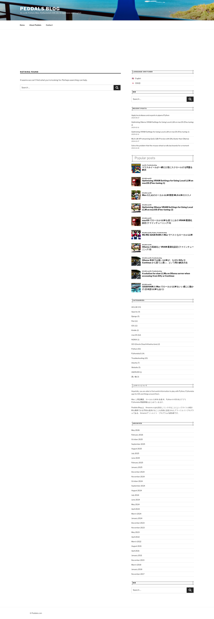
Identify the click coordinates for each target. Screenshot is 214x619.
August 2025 (136, 449)
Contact (49, 25)
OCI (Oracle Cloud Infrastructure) (144, 344)
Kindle (133, 330)
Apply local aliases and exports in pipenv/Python (150, 115)
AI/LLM (134, 307)
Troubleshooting (137, 358)
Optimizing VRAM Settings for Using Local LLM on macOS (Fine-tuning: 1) (160, 132)
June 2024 (135, 500)
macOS (134, 335)
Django (134, 316)
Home (22, 25)
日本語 (137, 83)
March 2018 (136, 565)
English (138, 78)
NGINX (134, 339)
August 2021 (136, 546)
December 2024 (138, 472)
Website (134, 367)
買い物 (134, 377)
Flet (132, 321)
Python (134, 349)
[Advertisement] (107, 48)
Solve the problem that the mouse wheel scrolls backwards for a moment (160, 145)
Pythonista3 (136, 353)
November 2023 (138, 528)
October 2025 (137, 439)
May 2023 (135, 532)
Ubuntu (134, 363)
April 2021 (135, 551)
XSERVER (135, 372)
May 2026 (135, 430)
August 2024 (136, 490)
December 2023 (138, 523)
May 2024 (135, 504)
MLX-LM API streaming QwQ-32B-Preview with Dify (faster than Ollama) (160, 139)
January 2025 (136, 467)
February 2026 (137, 435)
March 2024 (136, 514)
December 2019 (137, 560)
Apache (134, 312)
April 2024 (135, 509)
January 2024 (136, 518)
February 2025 (137, 462)
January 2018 (136, 569)
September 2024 (138, 486)
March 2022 (136, 541)
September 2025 (138, 444)
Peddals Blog (40, 8)
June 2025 (135, 458)
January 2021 (136, 555)
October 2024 (137, 481)
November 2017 (137, 574)
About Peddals (35, 25)
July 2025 (135, 453)
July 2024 (135, 495)
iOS (132, 326)
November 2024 (138, 477)
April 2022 (135, 537)
